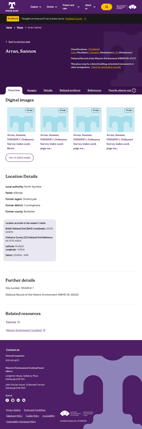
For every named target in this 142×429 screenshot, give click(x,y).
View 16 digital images (20, 157)
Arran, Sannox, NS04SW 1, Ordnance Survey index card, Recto (20, 142)
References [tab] (94, 91)
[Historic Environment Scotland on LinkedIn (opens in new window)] (18, 400)
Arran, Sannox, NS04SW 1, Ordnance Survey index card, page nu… (53, 142)
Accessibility (48, 415)
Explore (34, 6)
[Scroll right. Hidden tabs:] (125, 90)
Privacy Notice (13, 410)
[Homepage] (12, 7)
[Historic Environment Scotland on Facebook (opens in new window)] (7, 400)
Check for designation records (106, 67)
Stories (50, 6)
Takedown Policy (14, 415)
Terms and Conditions (34, 410)
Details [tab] (48, 91)
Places (20, 27)
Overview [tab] (14, 91)
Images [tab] (31, 91)
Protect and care (68, 7)
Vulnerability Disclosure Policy (21, 421)
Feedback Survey (74, 18)
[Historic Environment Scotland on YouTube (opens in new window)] (24, 400)
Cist (116, 52)
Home (9, 27)
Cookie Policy (32, 415)
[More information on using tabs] (133, 90)
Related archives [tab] (70, 91)
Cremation (94, 52)
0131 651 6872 (12, 360)
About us (88, 7)
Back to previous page (19, 41)
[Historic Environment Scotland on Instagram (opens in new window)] (12, 400)
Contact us (12, 350)
